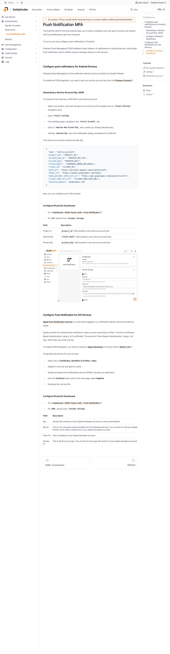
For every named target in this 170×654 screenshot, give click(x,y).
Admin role (125, 347)
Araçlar (81, 9)
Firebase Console (123, 80)
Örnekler (68, 9)
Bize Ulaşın (143, 2)
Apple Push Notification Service (57, 322)
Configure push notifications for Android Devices (70, 66)
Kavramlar (37, 9)
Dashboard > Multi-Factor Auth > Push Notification (76, 212)
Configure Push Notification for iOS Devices (67, 314)
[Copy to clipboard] (134, 148)
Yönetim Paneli (157, 2)
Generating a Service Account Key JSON (63, 92)
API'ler (92, 9)
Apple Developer (95, 347)
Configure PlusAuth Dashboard (59, 205)
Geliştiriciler (20, 9)
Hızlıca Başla (53, 9)
